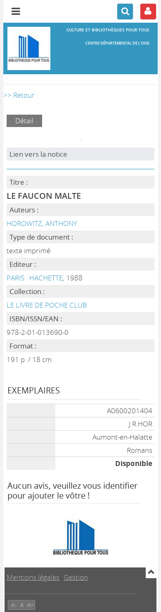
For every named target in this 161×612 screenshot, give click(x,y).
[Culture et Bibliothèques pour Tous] (29, 48)
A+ (30, 605)
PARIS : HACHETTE (35, 277)
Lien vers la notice (38, 154)
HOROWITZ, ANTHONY (42, 223)
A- (14, 605)
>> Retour (19, 95)
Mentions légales (33, 577)
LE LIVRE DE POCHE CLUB (47, 305)
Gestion (76, 577)
